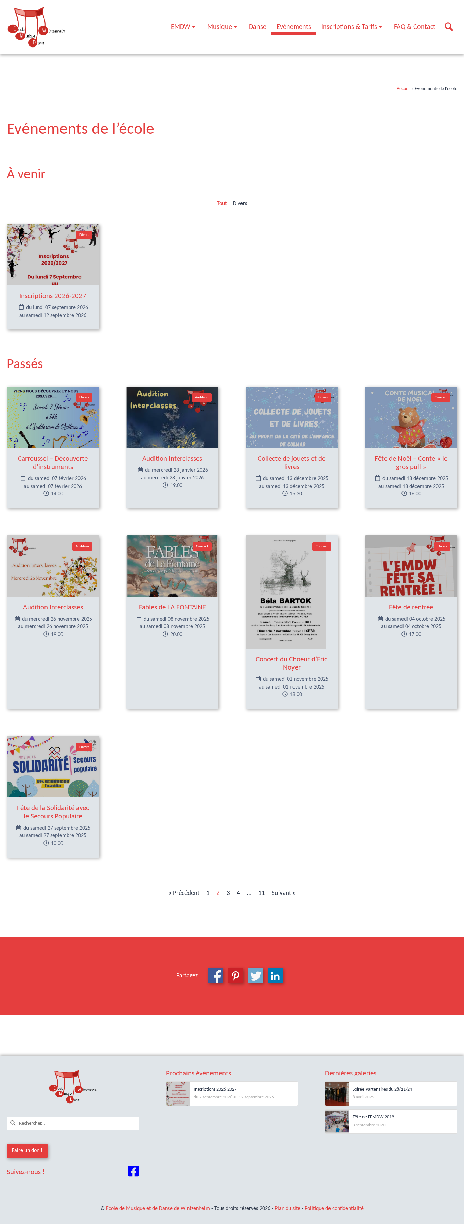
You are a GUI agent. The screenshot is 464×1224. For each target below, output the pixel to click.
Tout (222, 203)
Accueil (403, 88)
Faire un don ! (27, 1150)
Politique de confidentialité (334, 1208)
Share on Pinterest (235, 975)
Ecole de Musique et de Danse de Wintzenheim (158, 1208)
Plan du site (287, 1208)
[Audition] (172, 417)
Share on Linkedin (275, 975)
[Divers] (53, 255)
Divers (240, 203)
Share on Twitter (255, 975)
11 (261, 893)
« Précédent (183, 893)
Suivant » (284, 893)
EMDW (180, 27)
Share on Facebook (215, 975)
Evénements (293, 27)
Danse (257, 27)
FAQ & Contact (414, 27)
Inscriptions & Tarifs (349, 27)
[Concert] (411, 417)
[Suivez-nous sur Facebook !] (133, 1172)
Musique (219, 27)
